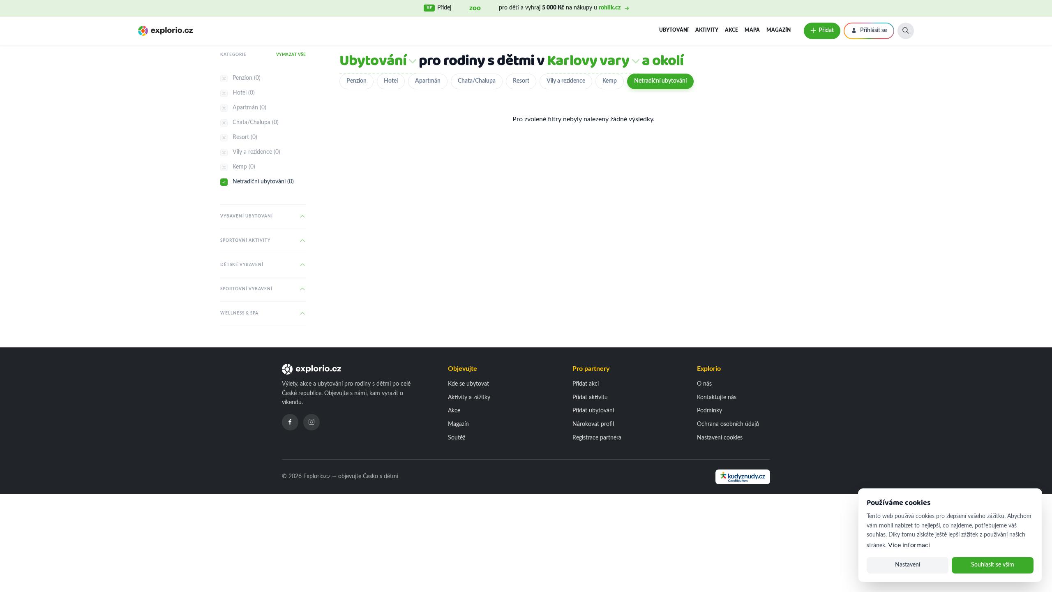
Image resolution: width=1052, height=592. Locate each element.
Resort (521, 81)
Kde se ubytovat (468, 384)
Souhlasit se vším (992, 565)
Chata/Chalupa (477, 81)
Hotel (391, 81)
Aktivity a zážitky (469, 397)
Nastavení (907, 565)
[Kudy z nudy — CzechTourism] (742, 476)
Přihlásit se (873, 30)
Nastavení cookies (720, 438)
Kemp (609, 81)
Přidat (826, 30)
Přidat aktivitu (590, 397)
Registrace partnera (596, 438)
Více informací (909, 545)
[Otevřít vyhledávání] (905, 31)
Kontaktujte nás (716, 397)
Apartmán (428, 81)
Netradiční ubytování (660, 81)
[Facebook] (290, 422)
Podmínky (709, 411)
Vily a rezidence (566, 81)
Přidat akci (585, 384)
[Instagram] (311, 422)
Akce (731, 30)
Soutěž (456, 438)
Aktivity (706, 30)
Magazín (778, 30)
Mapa (752, 30)
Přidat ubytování (593, 411)
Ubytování (674, 30)
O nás (704, 384)
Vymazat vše (291, 55)
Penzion (356, 81)
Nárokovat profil (593, 424)
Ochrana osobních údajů (728, 424)
